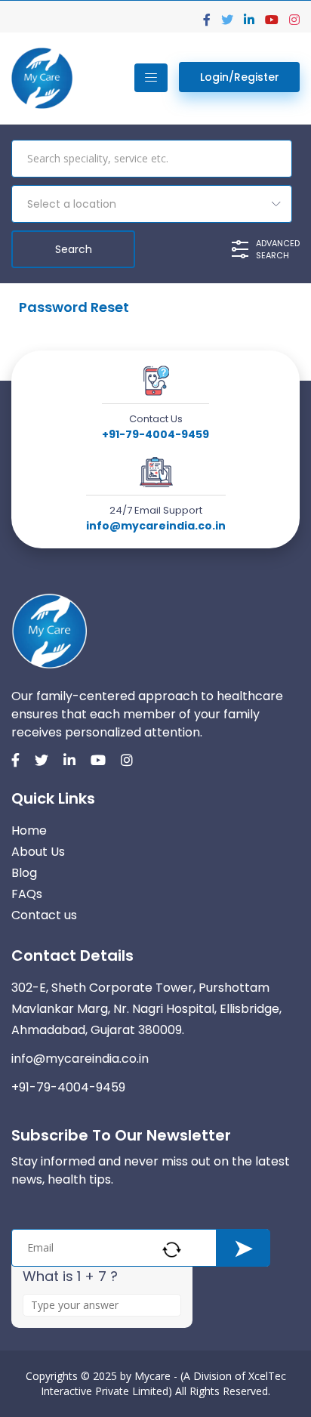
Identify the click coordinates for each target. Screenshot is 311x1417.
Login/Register (239, 77)
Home (29, 830)
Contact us (44, 915)
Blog (24, 872)
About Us (38, 851)
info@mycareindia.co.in (156, 525)
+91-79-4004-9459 (155, 434)
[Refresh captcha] (171, 1249)
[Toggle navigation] (151, 77)
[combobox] (151, 204)
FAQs (26, 894)
